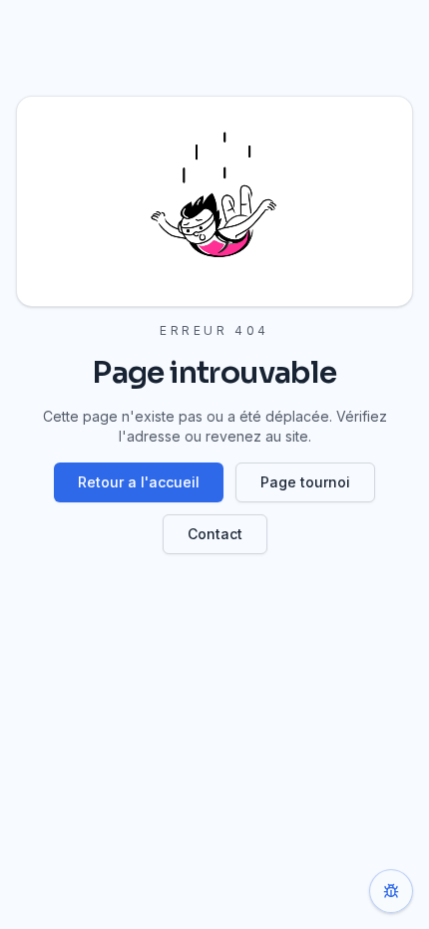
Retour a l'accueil (139, 481)
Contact (215, 533)
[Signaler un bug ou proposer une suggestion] (391, 891)
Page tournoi (305, 481)
